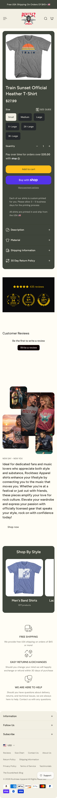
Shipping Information (23, 250)
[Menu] (5, 18)
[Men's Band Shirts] (24, 584)
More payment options (28, 187)
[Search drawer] (45, 18)
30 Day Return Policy (23, 260)
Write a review (28, 347)
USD (10, 745)
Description (17, 229)
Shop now (13, 527)
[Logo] (28, 18)
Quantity (10, 146)
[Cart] (52, 18)
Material (15, 240)
